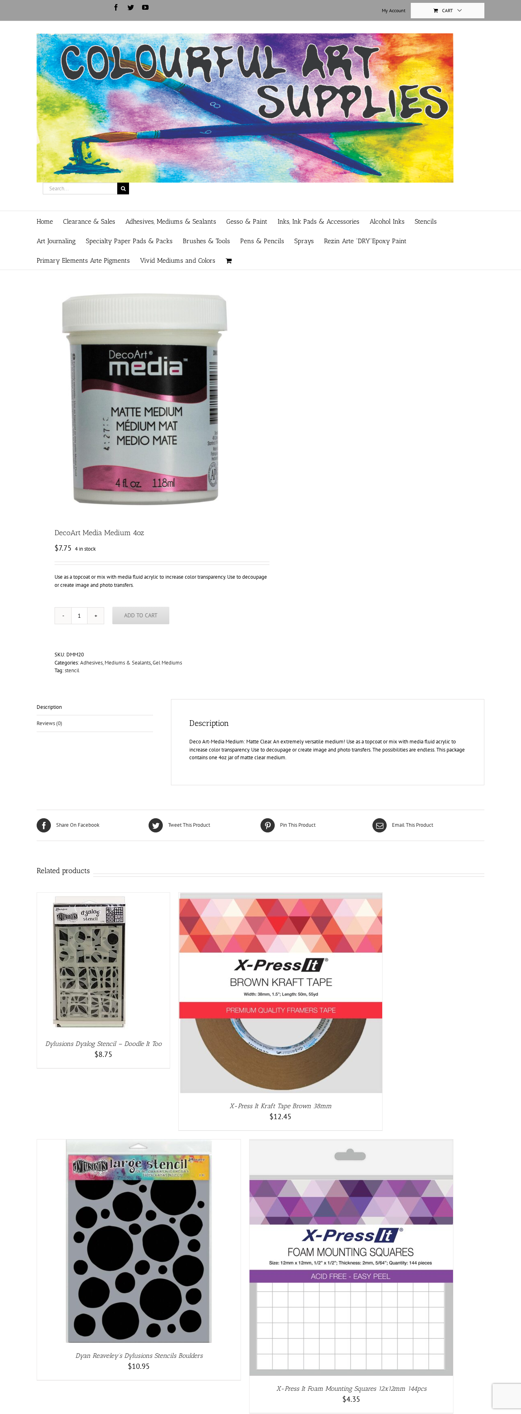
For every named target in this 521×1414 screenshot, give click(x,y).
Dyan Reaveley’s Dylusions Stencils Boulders (139, 1356)
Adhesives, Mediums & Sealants (115, 662)
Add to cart (141, 615)
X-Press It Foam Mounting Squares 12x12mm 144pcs (351, 1388)
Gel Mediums (167, 662)
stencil (72, 670)
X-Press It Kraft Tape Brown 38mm (281, 1106)
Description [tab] (49, 707)
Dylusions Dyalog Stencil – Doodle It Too (103, 1044)
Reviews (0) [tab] (49, 723)
